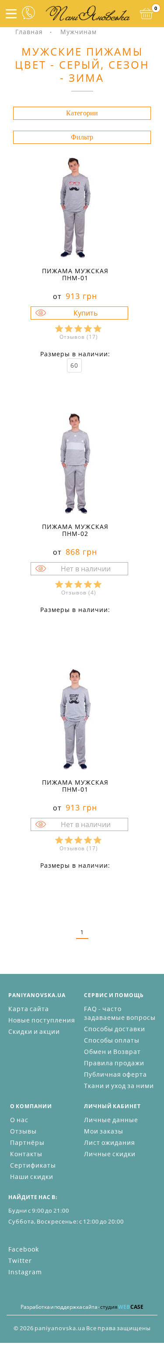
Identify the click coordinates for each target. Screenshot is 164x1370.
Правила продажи (114, 1063)
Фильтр (82, 137)
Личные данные (111, 1120)
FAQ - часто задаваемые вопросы (120, 1013)
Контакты (26, 1154)
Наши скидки (31, 1176)
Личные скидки (110, 1154)
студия (121, 1307)
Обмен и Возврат (112, 1051)
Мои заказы (103, 1131)
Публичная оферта (115, 1074)
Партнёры (27, 1142)
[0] (146, 13)
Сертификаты (33, 1165)
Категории (82, 113)
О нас (19, 1120)
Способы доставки (114, 1029)
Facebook (23, 1249)
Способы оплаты (112, 1040)
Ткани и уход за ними (119, 1085)
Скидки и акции (34, 1031)
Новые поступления (41, 1020)
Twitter (20, 1260)
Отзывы (23, 1131)
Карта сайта (28, 1009)
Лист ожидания (109, 1142)
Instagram (25, 1272)
